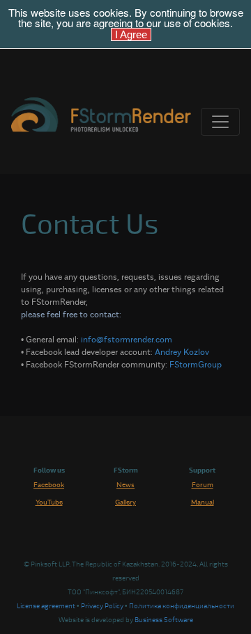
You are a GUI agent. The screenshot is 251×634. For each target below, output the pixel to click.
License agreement (46, 606)
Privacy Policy (102, 606)
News (125, 484)
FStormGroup (195, 364)
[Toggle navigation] (220, 122)
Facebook (48, 484)
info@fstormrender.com (126, 338)
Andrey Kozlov (182, 351)
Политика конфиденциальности (181, 606)
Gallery (125, 502)
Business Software (164, 620)
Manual (202, 502)
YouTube (49, 502)
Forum (202, 484)
